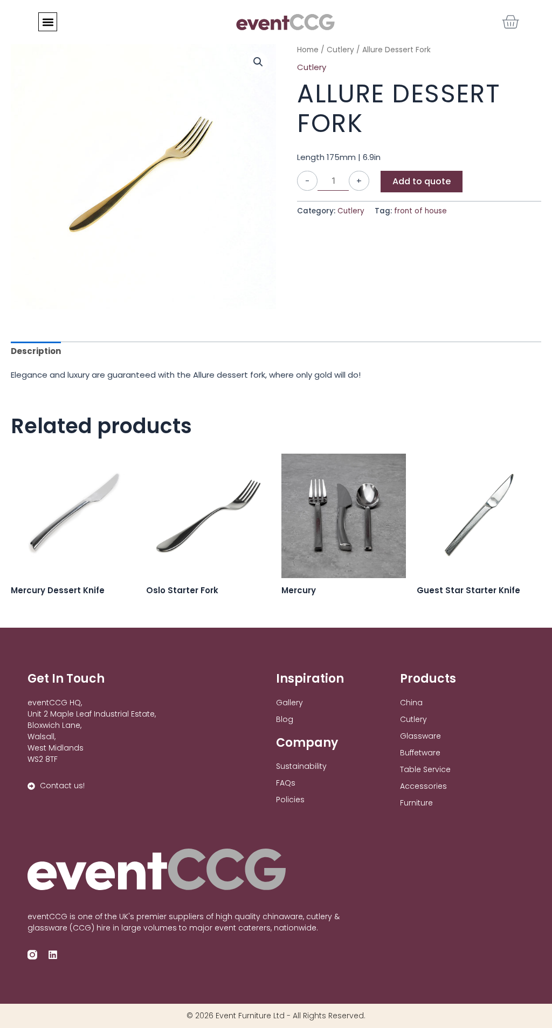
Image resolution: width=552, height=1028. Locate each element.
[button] (47, 21)
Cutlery (311, 67)
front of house (420, 211)
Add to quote (421, 181)
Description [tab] (36, 351)
